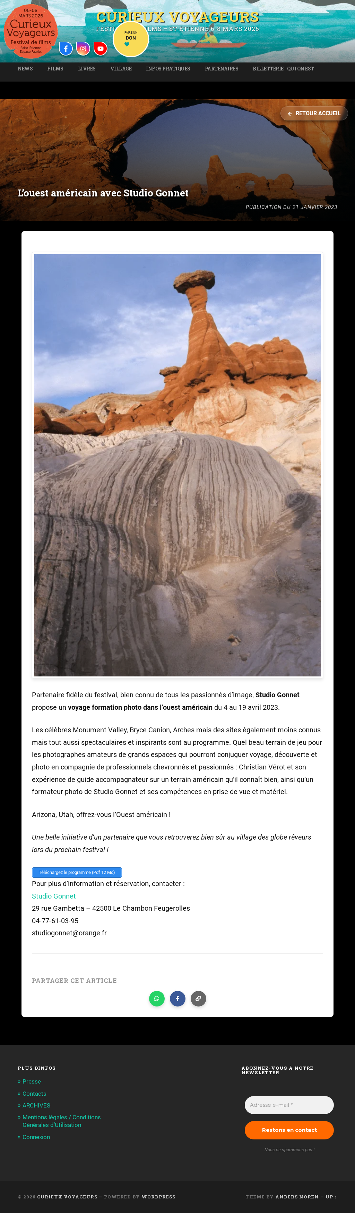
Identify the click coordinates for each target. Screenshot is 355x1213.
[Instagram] (83, 49)
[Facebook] (66, 49)
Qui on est (300, 69)
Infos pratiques (168, 69)
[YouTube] (100, 49)
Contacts (34, 1093)
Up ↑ (331, 1196)
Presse (32, 1081)
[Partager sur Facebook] (177, 998)
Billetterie (268, 69)
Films (55, 69)
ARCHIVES (36, 1105)
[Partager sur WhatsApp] (157, 998)
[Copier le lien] (198, 998)
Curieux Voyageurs (177, 15)
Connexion (36, 1137)
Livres (87, 69)
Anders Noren (297, 1196)
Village (121, 69)
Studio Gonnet (54, 896)
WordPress (158, 1196)
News (25, 69)
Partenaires (222, 69)
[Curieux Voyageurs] (30, 31)
